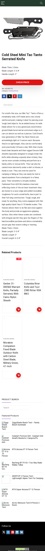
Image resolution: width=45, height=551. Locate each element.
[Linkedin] (17, 532)
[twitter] (4, 532)
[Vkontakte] (21, 532)
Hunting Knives (13, 91)
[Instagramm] (8, 532)
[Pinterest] (13, 532)
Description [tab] (8, 105)
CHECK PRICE (22, 82)
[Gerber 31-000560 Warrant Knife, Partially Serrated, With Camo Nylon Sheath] (12, 269)
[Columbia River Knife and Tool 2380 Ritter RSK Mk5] (33, 269)
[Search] (41, 3)
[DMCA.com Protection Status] (22, 548)
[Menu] (3, 3)
